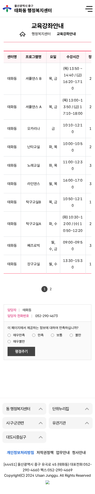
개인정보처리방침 (20, 452)
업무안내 (63, 452)
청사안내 (79, 452)
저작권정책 (45, 452)
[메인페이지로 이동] (22, 33)
